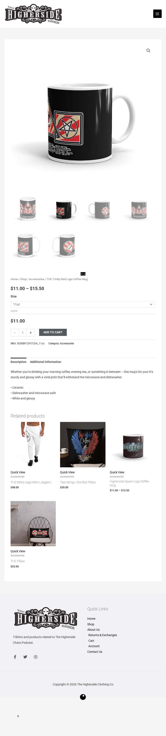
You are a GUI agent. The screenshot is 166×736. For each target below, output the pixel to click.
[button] (148, 50)
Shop (23, 279)
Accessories (36, 279)
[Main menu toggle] (157, 14)
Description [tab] (18, 362)
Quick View (18, 472)
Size (14, 296)
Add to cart (52, 332)
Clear (14, 311)
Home (14, 279)
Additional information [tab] (45, 362)
